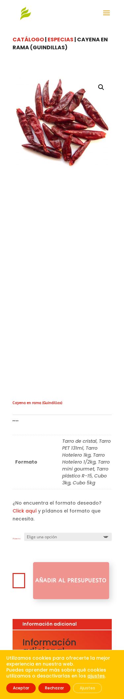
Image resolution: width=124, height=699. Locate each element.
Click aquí (25, 511)
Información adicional (49, 624)
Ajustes (87, 688)
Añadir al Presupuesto (70, 580)
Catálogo (28, 39)
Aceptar (21, 688)
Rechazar (54, 688)
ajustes (96, 676)
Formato (17, 539)
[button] (101, 87)
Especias (60, 39)
